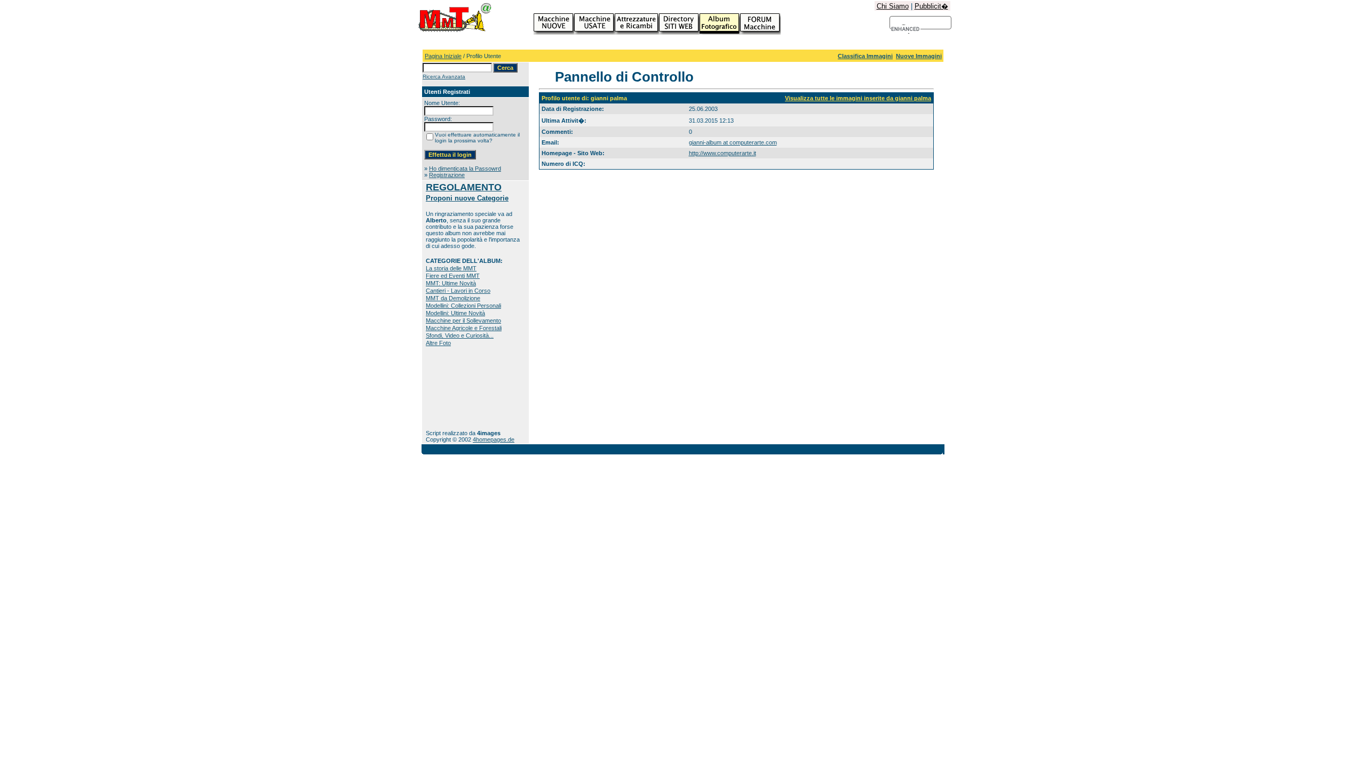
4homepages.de (493, 439)
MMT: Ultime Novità (451, 283)
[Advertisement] (459, 388)
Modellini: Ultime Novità (455, 313)
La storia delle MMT (451, 268)
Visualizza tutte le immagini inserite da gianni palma (858, 98)
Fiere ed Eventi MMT (453, 276)
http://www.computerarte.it (722, 153)
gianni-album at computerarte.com (733, 142)
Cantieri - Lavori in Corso (458, 290)
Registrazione (447, 175)
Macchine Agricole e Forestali (464, 328)
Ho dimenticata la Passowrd (465, 168)
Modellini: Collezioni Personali (463, 305)
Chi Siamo (893, 6)
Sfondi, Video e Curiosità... (460, 335)
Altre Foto (438, 343)
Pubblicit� (931, 6)
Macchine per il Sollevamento (463, 320)
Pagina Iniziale (443, 56)
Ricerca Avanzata (444, 76)
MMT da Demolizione (453, 298)
